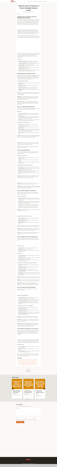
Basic (19, 394)
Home (29, 1)
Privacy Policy (30, 463)
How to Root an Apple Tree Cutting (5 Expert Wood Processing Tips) (27, 364)
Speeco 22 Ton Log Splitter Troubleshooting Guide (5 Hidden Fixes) (28, 391)
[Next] (44, 389)
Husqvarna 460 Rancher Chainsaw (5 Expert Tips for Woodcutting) (17, 391)
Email (26, 417)
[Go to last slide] (12, 389)
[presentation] (17, 384)
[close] (28, 464)
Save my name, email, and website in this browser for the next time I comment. (26, 419)
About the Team (45, 1)
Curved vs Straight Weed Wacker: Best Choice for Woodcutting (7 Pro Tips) (28, 363)
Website (35, 417)
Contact (23, 463)
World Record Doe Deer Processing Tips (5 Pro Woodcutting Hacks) (27, 359)
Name (17, 417)
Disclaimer (26, 463)
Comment (18, 408)
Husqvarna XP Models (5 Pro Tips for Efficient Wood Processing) (27, 362)
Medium (34, 463)
